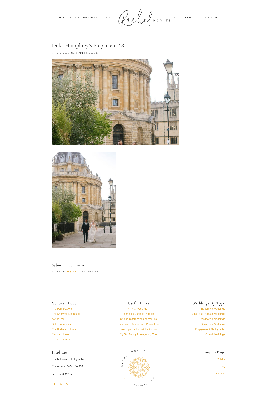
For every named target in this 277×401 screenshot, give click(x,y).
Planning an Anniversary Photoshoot (138, 324)
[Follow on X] (60, 384)
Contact (191, 18)
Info (108, 18)
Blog (222, 366)
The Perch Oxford (62, 308)
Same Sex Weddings (213, 324)
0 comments (91, 53)
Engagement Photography (210, 329)
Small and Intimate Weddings (208, 313)
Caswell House (60, 334)
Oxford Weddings (215, 334)
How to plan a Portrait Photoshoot (138, 329)
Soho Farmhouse (62, 324)
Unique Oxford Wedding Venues (138, 319)
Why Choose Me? (138, 308)
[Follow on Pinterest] (67, 384)
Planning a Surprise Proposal (138, 313)
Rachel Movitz (62, 53)
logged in (72, 271)
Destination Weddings (212, 319)
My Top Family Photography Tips (138, 334)
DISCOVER (90, 18)
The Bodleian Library (64, 329)
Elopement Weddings (213, 308)
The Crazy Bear (61, 339)
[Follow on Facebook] (54, 384)
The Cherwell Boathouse (66, 313)
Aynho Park (58, 319)
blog (178, 18)
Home (62, 18)
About (75, 18)
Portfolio (210, 18)
